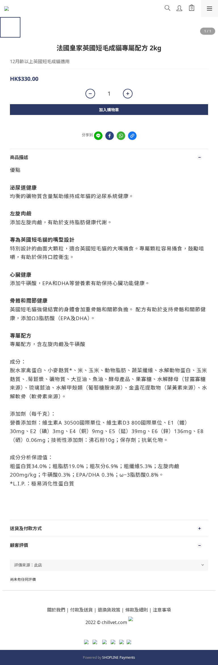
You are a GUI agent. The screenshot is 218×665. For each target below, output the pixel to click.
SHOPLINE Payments (118, 657)
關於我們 (56, 610)
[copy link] (132, 135)
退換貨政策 (109, 610)
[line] (98, 135)
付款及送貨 (81, 610)
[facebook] (109, 135)
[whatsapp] (121, 135)
